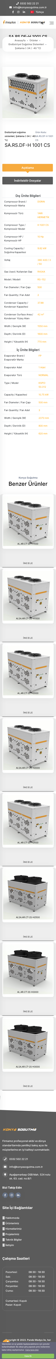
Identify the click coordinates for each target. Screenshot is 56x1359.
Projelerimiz (12, 1234)
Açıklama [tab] (27, 167)
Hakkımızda (12, 1217)
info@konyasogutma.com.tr (30, 7)
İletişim (9, 1245)
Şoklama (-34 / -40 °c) (28, 48)
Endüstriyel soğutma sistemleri (26, 44)
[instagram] (18, 12)
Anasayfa (20, 40)
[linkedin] (24, 12)
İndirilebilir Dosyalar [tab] (27, 180)
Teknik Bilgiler (13, 1239)
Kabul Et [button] (28, 1356)
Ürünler (34, 40)
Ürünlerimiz (12, 1223)
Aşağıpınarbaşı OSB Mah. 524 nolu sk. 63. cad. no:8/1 (29, 1176)
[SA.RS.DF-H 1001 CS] (28, 117)
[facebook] (13, 12)
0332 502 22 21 (29, 3)
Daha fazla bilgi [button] (32, 1350)
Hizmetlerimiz (13, 1228)
